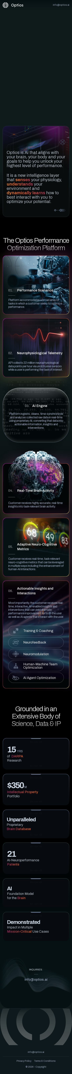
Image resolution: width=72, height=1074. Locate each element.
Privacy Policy (24, 1061)
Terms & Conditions (45, 1061)
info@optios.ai (61, 5)
